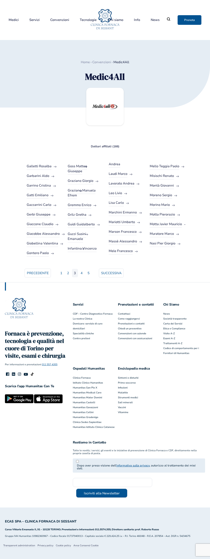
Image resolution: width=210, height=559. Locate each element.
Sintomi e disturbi (128, 377)
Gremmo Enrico (79, 205)
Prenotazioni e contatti (131, 323)
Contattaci (124, 313)
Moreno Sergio (161, 195)
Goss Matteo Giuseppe (77, 168)
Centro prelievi (81, 338)
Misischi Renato (162, 176)
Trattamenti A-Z (172, 343)
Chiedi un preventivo (130, 328)
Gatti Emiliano (37, 195)
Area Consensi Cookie (86, 545)
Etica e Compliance (174, 328)
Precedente (38, 273)
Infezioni (123, 387)
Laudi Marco (118, 174)
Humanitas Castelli (84, 402)
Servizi (34, 20)
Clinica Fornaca (82, 377)
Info (137, 20)
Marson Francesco (123, 231)
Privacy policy (45, 545)
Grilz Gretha (77, 214)
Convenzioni (59, 20)
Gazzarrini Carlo (39, 205)
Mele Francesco (121, 251)
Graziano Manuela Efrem (82, 193)
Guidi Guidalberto (81, 224)
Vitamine (123, 412)
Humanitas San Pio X (85, 387)
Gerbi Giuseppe (38, 214)
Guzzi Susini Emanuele (77, 236)
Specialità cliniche (83, 333)
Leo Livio (115, 193)
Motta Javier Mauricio (166, 224)
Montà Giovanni (162, 185)
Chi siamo (115, 20)
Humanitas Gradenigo (85, 417)
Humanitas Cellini (83, 412)
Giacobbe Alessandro (43, 233)
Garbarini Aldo (38, 176)
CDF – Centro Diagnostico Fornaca (93, 313)
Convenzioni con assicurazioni (135, 338)
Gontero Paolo (38, 253)
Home (85, 62)
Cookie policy (63, 545)
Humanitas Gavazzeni (85, 407)
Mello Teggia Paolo (164, 166)
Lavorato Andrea (121, 183)
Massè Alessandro (123, 241)
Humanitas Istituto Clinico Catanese (94, 427)
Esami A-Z (169, 338)
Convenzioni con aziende (132, 333)
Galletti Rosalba (39, 166)
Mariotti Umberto (122, 222)
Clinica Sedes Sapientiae (87, 422)
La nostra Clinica (82, 318)
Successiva (111, 273)
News (155, 20)
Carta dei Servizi (172, 323)
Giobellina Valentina (42, 243)
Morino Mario (160, 205)
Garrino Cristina (39, 185)
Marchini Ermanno (123, 212)
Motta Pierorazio (162, 214)
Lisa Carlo (116, 202)
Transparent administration (19, 545)
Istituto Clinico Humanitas (88, 382)
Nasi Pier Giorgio (162, 243)
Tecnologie (88, 20)
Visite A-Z (169, 333)
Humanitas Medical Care (87, 392)
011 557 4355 (49, 364)
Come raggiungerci (129, 318)
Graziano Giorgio (80, 181)
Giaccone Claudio (40, 224)
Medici (14, 20)
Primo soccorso (127, 382)
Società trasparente (175, 318)
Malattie (123, 392)
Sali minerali (125, 402)
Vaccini (122, 407)
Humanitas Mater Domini (87, 397)
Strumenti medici (128, 397)
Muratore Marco (162, 233)
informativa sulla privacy (133, 465)
